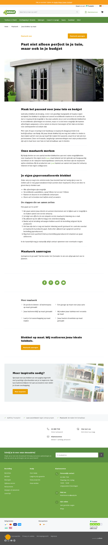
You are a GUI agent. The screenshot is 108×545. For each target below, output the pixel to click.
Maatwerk (14, 26)
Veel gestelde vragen (67, 505)
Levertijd (7, 493)
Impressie (54, 536)
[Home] (9, 12)
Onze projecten (35, 480)
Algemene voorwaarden (12, 536)
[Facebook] (5, 540)
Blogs (62, 508)
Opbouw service (9, 483)
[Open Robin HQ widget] (8, 537)
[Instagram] (8, 540)
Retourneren (8, 486)
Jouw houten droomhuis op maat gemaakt (70, 319)
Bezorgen (7, 480)
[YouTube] (11, 540)
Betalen (7, 476)
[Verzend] (77, 12)
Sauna (63, 20)
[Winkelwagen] (102, 12)
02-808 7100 (55, 429)
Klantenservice (56, 437)
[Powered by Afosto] (97, 538)
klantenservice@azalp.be (68, 495)
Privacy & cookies (28, 536)
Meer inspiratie (20, 392)
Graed (53, 163)
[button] (44, 282)
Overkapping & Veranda (27, 20)
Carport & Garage (53, 20)
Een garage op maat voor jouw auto (71, 305)
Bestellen (7, 473)
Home (6, 26)
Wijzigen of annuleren (11, 490)
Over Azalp (33, 473)
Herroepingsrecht (43, 536)
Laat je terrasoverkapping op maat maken (37, 319)
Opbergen (41, 20)
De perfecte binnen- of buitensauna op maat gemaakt (37, 306)
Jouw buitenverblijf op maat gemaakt (38, 311)
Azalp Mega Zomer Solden (63, 2)
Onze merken (34, 483)
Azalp (48, 158)
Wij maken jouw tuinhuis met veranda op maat (71, 312)
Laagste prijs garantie (37, 476)
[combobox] (49, 12)
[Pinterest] (14, 540)
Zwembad (71, 20)
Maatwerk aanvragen (77, 36)
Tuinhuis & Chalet (10, 20)
